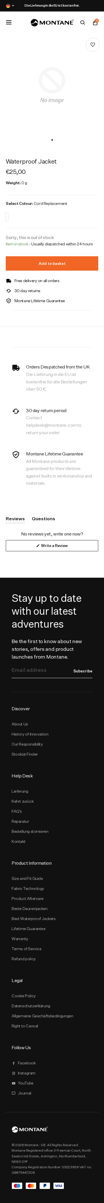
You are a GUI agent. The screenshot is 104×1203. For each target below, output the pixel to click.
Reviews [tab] (15, 519)
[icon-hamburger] (8, 22)
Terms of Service (26, 948)
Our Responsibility (27, 744)
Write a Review (61, 547)
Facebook (27, 1063)
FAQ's (17, 811)
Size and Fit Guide (27, 878)
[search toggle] (82, 22)
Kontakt (18, 841)
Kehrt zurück (23, 801)
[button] (52, 140)
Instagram (27, 1073)
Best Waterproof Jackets (34, 918)
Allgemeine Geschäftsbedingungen (42, 1016)
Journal (24, 1093)
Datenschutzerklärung (31, 1006)
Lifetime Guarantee (29, 928)
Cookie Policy (24, 996)
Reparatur (20, 821)
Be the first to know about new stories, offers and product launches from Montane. (47, 649)
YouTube (26, 1083)
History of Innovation (30, 734)
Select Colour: (36, 203)
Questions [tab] (43, 519)
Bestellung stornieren (30, 831)
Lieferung (20, 791)
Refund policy (24, 958)
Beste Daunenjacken (30, 908)
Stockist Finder (25, 754)
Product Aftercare (28, 898)
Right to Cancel (25, 1026)
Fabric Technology (28, 888)
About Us (20, 724)
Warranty (20, 938)
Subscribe (82, 671)
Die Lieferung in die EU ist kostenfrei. (52, 5)
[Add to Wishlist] (93, 45)
